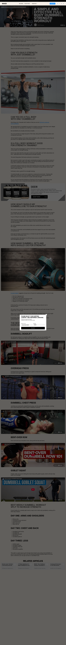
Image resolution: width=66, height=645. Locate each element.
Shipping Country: (23, 323)
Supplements (34, 3)
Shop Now (33, 328)
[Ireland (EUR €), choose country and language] (59, 3)
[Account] (61, 3)
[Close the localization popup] (46, 314)
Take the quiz (52, 3)
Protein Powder (27, 3)
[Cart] (63, 3)
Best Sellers (21, 3)
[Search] (57, 3)
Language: (34, 323)
